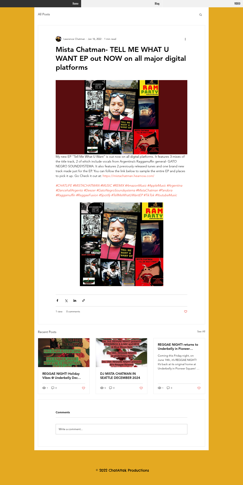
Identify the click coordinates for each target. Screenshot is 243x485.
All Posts (44, 14)
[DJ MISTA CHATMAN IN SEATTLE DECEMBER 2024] (121, 352)
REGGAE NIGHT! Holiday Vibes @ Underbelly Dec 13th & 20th (61, 376)
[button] (200, 14)
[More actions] (185, 39)
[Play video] (121, 117)
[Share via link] (83, 300)
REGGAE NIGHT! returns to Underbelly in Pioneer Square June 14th (178, 346)
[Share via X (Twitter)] (66, 300)
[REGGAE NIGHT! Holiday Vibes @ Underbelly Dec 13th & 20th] (63, 352)
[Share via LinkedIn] (74, 300)
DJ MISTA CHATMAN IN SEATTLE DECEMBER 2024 (120, 376)
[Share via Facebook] (57, 300)
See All (201, 331)
